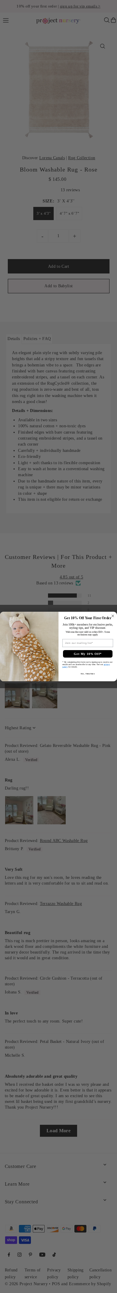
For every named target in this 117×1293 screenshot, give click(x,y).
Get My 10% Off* (88, 653)
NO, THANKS (88, 674)
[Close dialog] (113, 616)
